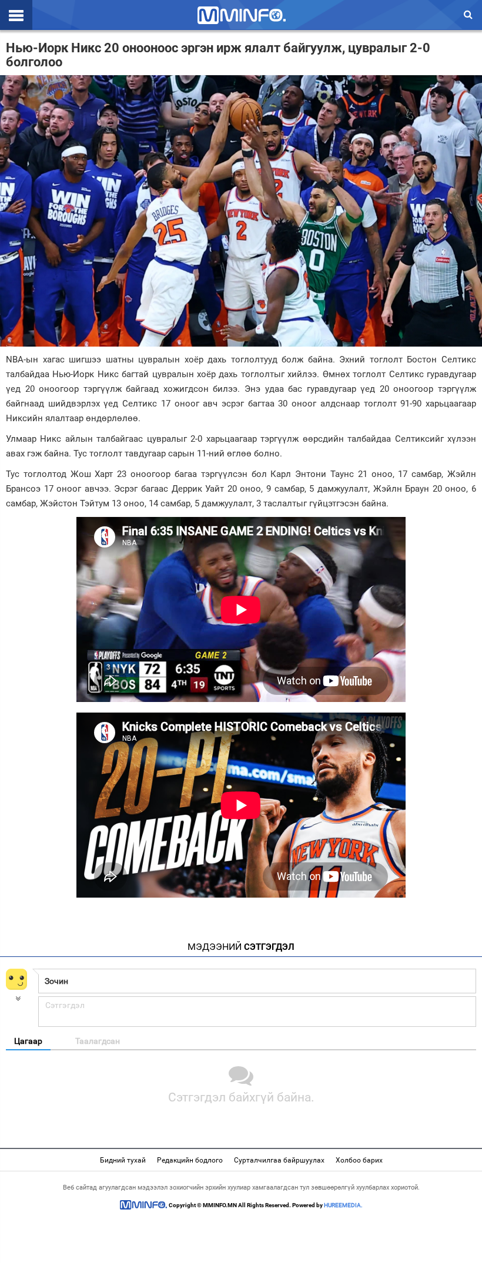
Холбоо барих (359, 1160)
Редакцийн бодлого (190, 1160)
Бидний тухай (123, 1160)
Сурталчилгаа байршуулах (279, 1160)
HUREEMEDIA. (343, 1205)
